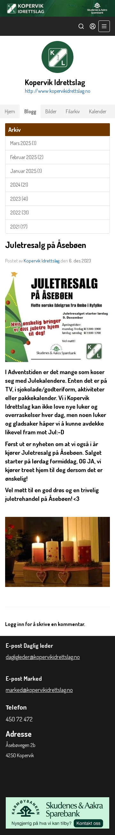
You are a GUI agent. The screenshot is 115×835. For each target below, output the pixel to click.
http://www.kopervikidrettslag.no (57, 91)
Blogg (30, 111)
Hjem (10, 111)
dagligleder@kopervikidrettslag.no (43, 656)
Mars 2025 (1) (23, 143)
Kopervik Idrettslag (41, 261)
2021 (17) (18, 226)
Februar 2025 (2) (26, 157)
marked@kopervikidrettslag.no (39, 689)
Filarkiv (73, 111)
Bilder (51, 111)
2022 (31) (19, 212)
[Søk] (81, 26)
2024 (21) (19, 184)
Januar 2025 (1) (26, 171)
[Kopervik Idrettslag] (57, 8)
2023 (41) (19, 199)
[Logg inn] (92, 26)
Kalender (97, 111)
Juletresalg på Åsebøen (45, 244)
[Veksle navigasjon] (104, 26)
